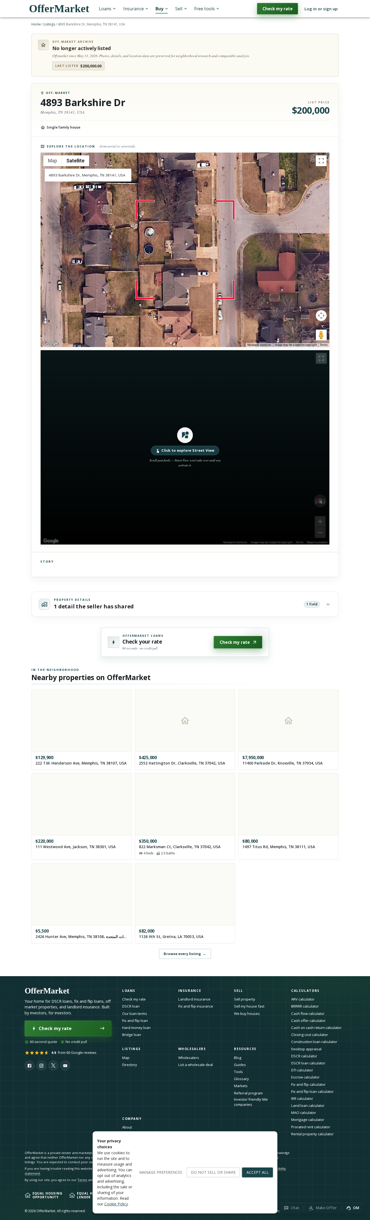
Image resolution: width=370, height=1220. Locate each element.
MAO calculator (303, 1112)
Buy (159, 9)
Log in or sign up (321, 8)
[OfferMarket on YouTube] (65, 1065)
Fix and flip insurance (195, 1006)
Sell (178, 9)
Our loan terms (134, 1013)
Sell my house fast (249, 1006)
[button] (185, 447)
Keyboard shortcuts (259, 344)
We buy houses (247, 1013)
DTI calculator (302, 1070)
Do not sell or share (213, 1172)
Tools (238, 1071)
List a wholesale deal (195, 1064)
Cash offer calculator (308, 1020)
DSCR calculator (304, 1056)
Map (125, 1057)
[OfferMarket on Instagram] (41, 1065)
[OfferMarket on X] (53, 1065)
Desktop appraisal (306, 1049)
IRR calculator (302, 1098)
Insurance (133, 9)
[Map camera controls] (321, 315)
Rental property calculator (312, 1134)
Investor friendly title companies (251, 1102)
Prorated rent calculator (310, 1126)
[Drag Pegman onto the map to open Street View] (321, 335)
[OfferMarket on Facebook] (29, 1065)
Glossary (241, 1078)
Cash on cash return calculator (316, 1027)
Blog (237, 1057)
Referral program (248, 1093)
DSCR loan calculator (308, 1063)
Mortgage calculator (307, 1119)
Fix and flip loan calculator (312, 1091)
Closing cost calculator (309, 1034)
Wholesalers (188, 1057)
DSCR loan (130, 1006)
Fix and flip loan (135, 1020)
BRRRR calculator (305, 1006)
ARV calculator (302, 999)
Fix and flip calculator (308, 1084)
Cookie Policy (116, 1203)
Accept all (257, 1172)
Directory (129, 1064)
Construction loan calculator (314, 1041)
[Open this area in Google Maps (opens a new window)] (51, 343)
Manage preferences (160, 1172)
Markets (241, 1085)
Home (36, 24)
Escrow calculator (305, 1077)
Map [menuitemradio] (52, 160)
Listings (49, 24)
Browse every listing (185, 953)
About (127, 1127)
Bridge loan (131, 1034)
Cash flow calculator (307, 1013)
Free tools (204, 9)
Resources (245, 1049)
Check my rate (277, 8)
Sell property (244, 999)
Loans (105, 9)
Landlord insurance (194, 999)
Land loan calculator (307, 1105)
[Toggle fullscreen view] (321, 160)
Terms (324, 344)
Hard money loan (136, 1027)
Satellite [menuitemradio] (75, 160)
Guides (240, 1064)
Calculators (305, 991)
